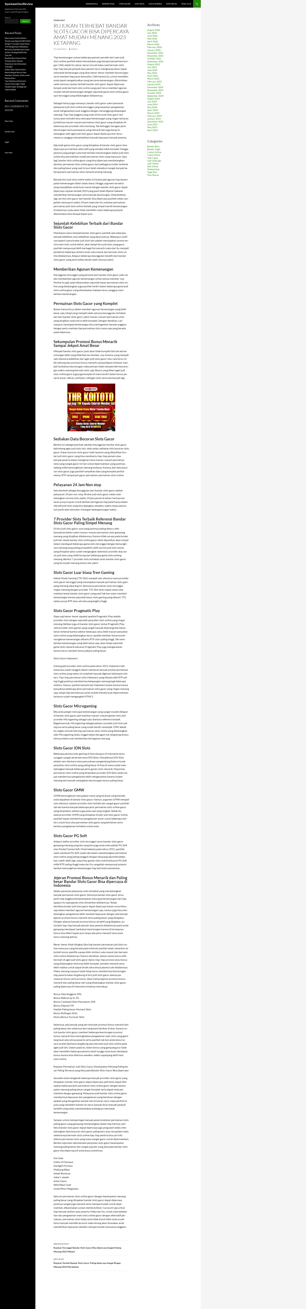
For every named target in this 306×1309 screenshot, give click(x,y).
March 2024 (153, 113)
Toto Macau (171, 4)
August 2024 (153, 98)
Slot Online (152, 166)
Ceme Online (124, 4)
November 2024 (155, 90)
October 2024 (154, 93)
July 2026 (152, 32)
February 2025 (154, 81)
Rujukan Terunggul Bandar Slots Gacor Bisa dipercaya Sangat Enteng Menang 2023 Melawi (87, 1248)
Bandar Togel (108, 4)
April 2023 (152, 130)
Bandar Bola (92, 4)
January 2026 (154, 50)
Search (8, 17)
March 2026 (153, 44)
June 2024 (152, 104)
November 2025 (155, 55)
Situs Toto (9, 121)
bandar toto (10, 131)
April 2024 (152, 110)
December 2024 (155, 87)
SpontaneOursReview (19, 4)
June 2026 (152, 35)
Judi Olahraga (155, 4)
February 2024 (154, 115)
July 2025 (152, 67)
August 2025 (153, 64)
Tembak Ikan (153, 169)
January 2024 (154, 118)
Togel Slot (186, 4)
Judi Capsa (139, 4)
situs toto (8, 152)
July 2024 (152, 101)
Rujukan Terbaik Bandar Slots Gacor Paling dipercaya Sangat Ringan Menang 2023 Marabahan (87, 1263)
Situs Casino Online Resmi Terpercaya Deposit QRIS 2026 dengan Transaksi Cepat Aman (18, 41)
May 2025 (152, 73)
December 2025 (155, 53)
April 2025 (152, 75)
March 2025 (153, 78)
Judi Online (153, 163)
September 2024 (155, 95)
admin (74, 49)
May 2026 (152, 38)
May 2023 (152, 127)
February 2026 (154, 47)
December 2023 (155, 121)
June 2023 (152, 124)
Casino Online (154, 152)
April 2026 (152, 41)
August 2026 (153, 30)
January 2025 (154, 84)
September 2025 (155, 61)
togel (7, 142)
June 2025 (152, 70)
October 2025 (154, 58)
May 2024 (152, 107)
